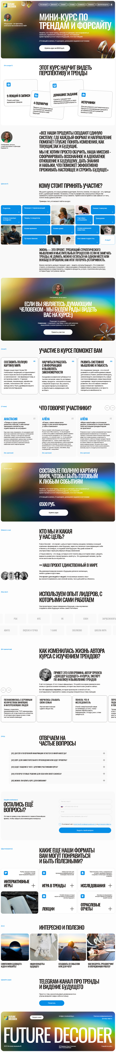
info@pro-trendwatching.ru (66, 1016)
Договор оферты (107, 1018)
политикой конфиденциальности (85, 824)
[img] (111, 4)
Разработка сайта (107, 1046)
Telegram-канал (36, 1017)
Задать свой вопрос (85, 830)
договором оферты (104, 824)
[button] (5, 20)
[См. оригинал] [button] (8, 453)
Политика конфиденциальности (103, 1016)
